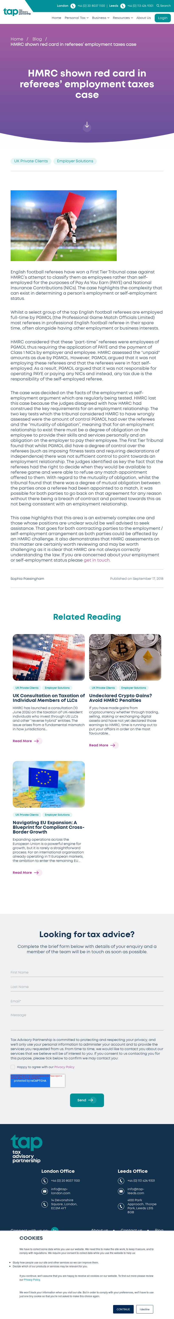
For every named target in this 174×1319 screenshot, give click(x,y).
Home (17, 39)
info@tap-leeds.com (136, 1191)
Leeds (113, 5)
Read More (22, 741)
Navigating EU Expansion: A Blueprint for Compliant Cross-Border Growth (48, 827)
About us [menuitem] (99, 1231)
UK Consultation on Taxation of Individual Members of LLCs (49, 698)
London (62, 5)
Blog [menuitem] (159, 1231)
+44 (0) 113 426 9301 (140, 5)
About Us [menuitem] (143, 17)
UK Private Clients (31, 161)
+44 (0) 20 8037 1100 (91, 5)
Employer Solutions (75, 161)
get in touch (97, 560)
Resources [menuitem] (121, 17)
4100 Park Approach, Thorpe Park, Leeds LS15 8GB (142, 1206)
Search (165, 5)
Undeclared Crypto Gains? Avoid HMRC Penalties (120, 698)
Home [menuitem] (56, 17)
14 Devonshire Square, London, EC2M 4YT (64, 1204)
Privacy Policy (32, 1279)
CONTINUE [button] (123, 1309)
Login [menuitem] (162, 18)
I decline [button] (145, 1309)
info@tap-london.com (60, 1191)
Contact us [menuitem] (131, 1231)
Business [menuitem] (99, 17)
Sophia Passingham (27, 578)
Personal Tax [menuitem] (75, 17)
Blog (37, 39)
